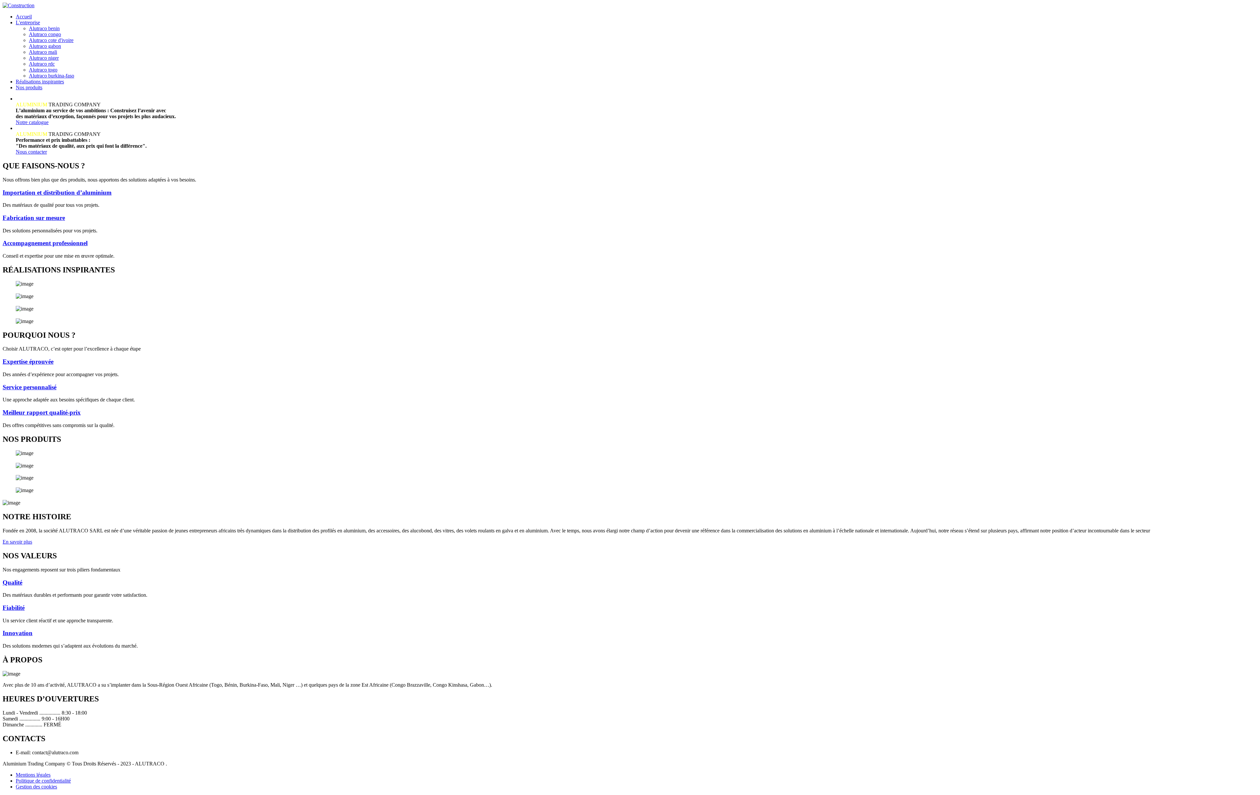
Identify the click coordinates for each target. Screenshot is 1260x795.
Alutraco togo (43, 70)
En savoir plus (17, 542)
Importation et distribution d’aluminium (57, 192)
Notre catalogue (32, 122)
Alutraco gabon (45, 46)
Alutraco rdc (42, 64)
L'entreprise (28, 22)
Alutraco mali (43, 52)
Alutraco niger (44, 58)
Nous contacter (31, 152)
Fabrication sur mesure (34, 217)
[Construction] (18, 5)
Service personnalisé (29, 387)
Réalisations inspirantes (40, 81)
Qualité (12, 582)
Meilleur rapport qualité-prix (42, 412)
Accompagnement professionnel (45, 243)
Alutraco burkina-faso (51, 75)
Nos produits (29, 87)
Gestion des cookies (36, 786)
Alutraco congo (45, 34)
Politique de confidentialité (43, 781)
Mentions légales (33, 775)
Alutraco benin (44, 28)
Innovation (17, 633)
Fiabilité (14, 607)
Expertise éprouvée (28, 361)
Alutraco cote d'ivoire (51, 40)
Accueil (24, 16)
